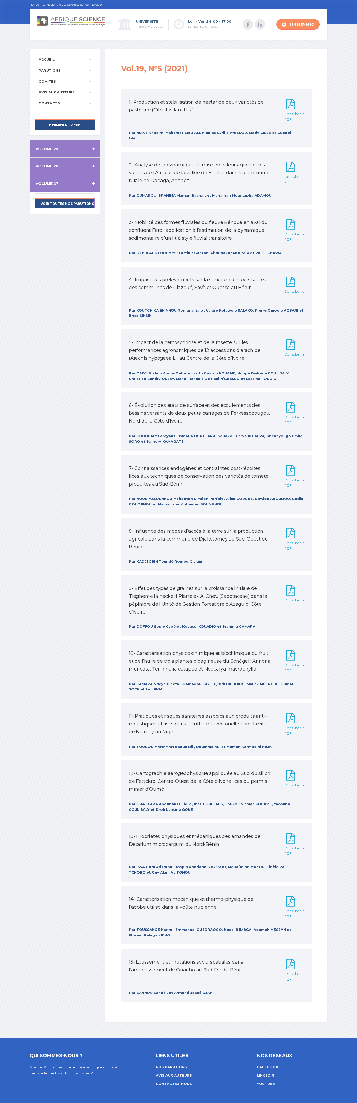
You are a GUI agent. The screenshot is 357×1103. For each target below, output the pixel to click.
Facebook (267, 1067)
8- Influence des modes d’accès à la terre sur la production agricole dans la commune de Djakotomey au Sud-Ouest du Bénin (198, 539)
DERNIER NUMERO (65, 125)
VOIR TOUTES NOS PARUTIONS (67, 204)
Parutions (50, 70)
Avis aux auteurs (57, 92)
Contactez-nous (174, 1084)
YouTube (266, 1084)
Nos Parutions (171, 1067)
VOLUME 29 (47, 149)
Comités (47, 81)
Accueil (47, 59)
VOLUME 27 (47, 183)
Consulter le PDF (294, 116)
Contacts (49, 103)
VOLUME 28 (47, 166)
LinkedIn (265, 1075)
